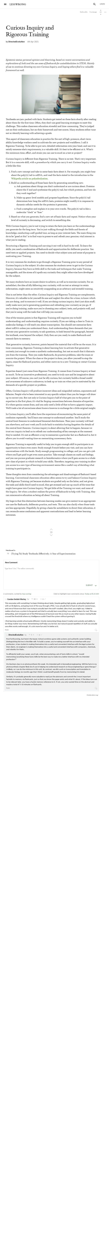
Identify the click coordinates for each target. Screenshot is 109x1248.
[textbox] (51, 571)
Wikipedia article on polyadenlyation (29, 179)
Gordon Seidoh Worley (16, 599)
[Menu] (5, 4)
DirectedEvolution (16, 42)
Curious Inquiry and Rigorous (30, 31)
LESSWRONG (18, 4)
